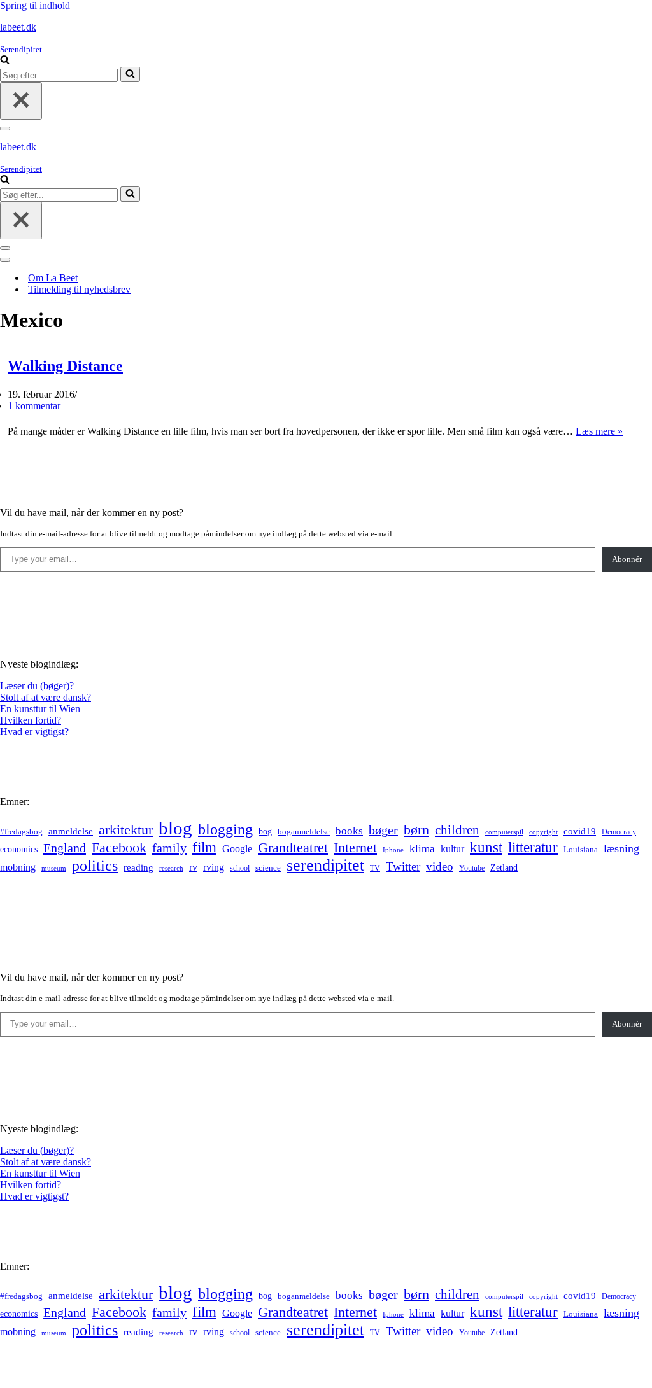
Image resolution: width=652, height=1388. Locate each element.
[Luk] (21, 101)
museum (53, 868)
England (64, 848)
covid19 (579, 831)
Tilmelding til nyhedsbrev (79, 289)
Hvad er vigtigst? (34, 731)
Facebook (119, 847)
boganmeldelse (304, 831)
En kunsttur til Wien (40, 708)
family (169, 848)
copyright (543, 832)
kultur (452, 848)
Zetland (504, 867)
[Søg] (5, 60)
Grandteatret (293, 847)
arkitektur (126, 830)
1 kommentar (34, 405)
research (171, 868)
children (457, 830)
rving (213, 867)
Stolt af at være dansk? (45, 697)
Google (237, 848)
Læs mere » (599, 431)
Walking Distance (65, 366)
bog (265, 831)
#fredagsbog (21, 831)
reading (138, 867)
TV (375, 868)
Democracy (619, 831)
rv (193, 867)
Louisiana (580, 849)
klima (422, 849)
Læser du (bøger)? (37, 685)
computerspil (504, 832)
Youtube (472, 868)
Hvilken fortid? (30, 720)
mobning (18, 867)
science (268, 868)
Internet (355, 847)
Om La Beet (53, 277)
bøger (383, 830)
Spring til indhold (35, 5)
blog (175, 828)
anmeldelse (70, 831)
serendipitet (325, 865)
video (439, 866)
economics (19, 849)
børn (416, 830)
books (349, 831)
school (240, 868)
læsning (621, 848)
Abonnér (627, 559)
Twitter (403, 866)
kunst (486, 847)
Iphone (393, 849)
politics (95, 865)
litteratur (533, 847)
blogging (225, 829)
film (204, 847)
